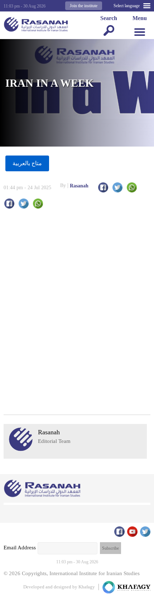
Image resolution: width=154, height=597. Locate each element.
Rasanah (74, 185)
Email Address (20, 547)
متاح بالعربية (27, 163)
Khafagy (86, 586)
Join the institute (83, 5)
